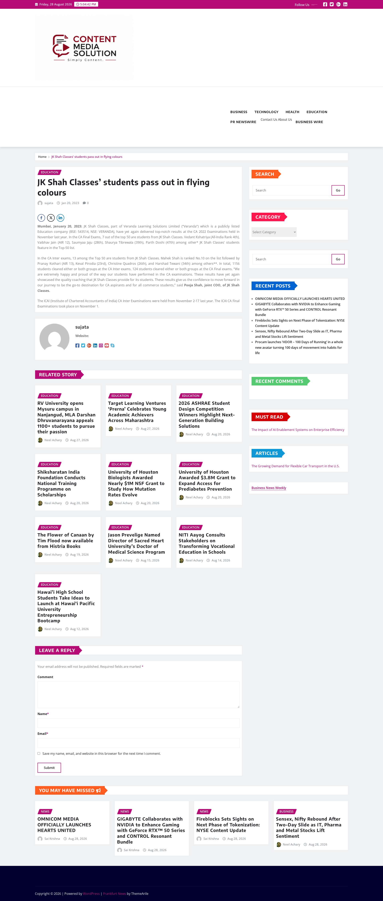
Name (43, 714)
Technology (266, 112)
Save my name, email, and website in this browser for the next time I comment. (101, 753)
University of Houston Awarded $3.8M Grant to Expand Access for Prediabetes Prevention (207, 480)
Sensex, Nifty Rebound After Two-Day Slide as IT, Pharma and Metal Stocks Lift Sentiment (309, 827)
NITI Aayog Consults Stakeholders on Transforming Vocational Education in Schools (207, 543)
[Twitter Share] (51, 218)
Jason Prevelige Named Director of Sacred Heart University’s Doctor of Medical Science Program (136, 543)
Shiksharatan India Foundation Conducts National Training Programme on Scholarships (62, 483)
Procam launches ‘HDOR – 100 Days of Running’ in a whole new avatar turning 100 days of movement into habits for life (299, 347)
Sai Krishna (52, 839)
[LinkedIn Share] (60, 218)
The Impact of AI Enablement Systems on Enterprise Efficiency (298, 430)
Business (238, 112)
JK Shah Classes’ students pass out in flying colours (86, 157)
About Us (284, 119)
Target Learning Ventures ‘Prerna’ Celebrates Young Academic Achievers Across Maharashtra (137, 411)
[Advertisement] (131, 117)
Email (43, 733)
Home (42, 157)
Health (292, 112)
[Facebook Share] (41, 218)
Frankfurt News (114, 893)
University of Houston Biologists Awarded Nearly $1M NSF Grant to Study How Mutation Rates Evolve (136, 483)
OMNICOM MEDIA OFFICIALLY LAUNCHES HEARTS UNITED (300, 298)
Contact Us (268, 119)
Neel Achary (53, 440)
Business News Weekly (269, 488)
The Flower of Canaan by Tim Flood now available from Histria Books (66, 540)
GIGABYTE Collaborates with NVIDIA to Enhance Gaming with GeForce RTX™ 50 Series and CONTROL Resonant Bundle (297, 309)
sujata (48, 203)
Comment (45, 677)
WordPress (91, 893)
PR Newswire (243, 122)
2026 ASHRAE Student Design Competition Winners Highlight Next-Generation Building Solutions (207, 414)
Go (338, 190)
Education (317, 112)
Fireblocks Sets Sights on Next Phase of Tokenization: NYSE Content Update (228, 824)
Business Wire (309, 122)
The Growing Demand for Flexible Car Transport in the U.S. (296, 466)
